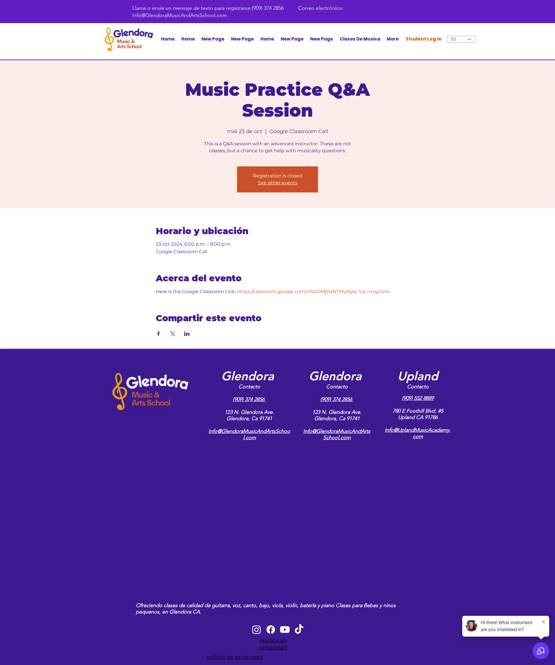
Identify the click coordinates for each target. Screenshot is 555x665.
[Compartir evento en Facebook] (158, 333)
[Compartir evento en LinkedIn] (187, 333)
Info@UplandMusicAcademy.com (418, 433)
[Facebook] (270, 629)
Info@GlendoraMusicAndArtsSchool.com (179, 15)
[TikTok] (299, 629)
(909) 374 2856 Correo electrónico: (297, 8)
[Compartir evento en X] (172, 333)
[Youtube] (285, 629)
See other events (277, 182)
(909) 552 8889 (418, 398)
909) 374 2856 (250, 399)
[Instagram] (256, 629)
